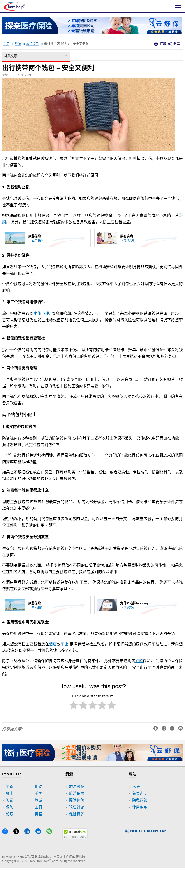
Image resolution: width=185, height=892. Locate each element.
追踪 (38, 787)
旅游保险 (76, 793)
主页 (6, 43)
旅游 (18, 43)
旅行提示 (32, 43)
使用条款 (140, 807)
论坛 (10, 814)
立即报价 (37, 240)
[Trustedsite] (75, 837)
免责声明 (140, 793)
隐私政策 (140, 800)
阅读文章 (129, 240)
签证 (10, 800)
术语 (136, 787)
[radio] (73, 706)
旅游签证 (76, 787)
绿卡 (10, 793)
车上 (65, 644)
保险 (10, 807)
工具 (38, 807)
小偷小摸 (41, 313)
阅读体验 (76, 800)
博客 (38, 814)
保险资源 (76, 814)
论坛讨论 (76, 807)
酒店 (53, 644)
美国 (38, 793)
